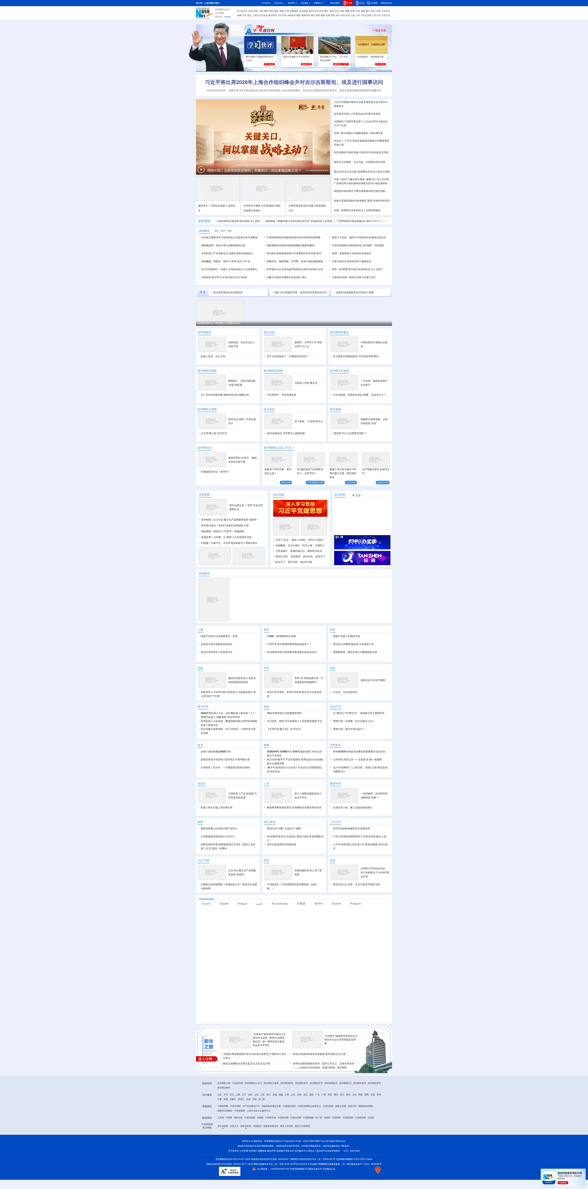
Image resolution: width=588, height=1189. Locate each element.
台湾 (287, 11)
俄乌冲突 (293, 579)
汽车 (244, 15)
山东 (293, 1130)
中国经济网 (283, 1153)
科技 (316, 11)
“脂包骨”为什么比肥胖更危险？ (349, 433)
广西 (324, 1130)
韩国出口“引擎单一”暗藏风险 (228, 549)
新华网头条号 (359, 1118)
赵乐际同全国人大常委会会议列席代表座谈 (357, 113)
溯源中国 (305, 15)
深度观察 (204, 512)
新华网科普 (204, 447)
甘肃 (373, 1130)
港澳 (281, 11)
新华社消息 (281, 574)
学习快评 (269, 64)
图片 (368, 11)
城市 (313, 15)
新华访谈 (269, 332)
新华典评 (296, 574)
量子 (326, 11)
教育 (311, 11)
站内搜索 (374, 3)
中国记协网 (328, 1141)
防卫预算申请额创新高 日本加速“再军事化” (356, 356)
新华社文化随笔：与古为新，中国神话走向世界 (359, 162)
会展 (328, 15)
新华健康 (335, 409)
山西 (238, 1130)
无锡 (254, 1134)
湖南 (311, 1130)
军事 (352, 11)
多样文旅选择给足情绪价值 (281, 879)
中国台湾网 (295, 1153)
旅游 (318, 15)
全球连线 (303, 11)
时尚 (343, 15)
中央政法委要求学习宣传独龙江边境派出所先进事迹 (229, 237)
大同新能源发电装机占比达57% (218, 871)
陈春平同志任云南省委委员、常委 (219, 654)
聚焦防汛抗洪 (314, 568)
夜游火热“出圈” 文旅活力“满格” (284, 863)
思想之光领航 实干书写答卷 (296, 57)
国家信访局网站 (224, 1146)
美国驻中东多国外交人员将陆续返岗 (360, 210)
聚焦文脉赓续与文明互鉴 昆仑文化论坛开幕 (246, 1099)
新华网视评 (204, 332)
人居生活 (256, 15)
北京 (219, 1130)
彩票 (333, 15)
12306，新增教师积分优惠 (281, 654)
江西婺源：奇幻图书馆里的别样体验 (266, 323)
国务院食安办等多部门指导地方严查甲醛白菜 (225, 794)
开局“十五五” (282, 557)
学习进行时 (242, 11)
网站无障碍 (334, 3)
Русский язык (280, 938)
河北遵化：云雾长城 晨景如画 (362, 323)
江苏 (262, 1130)
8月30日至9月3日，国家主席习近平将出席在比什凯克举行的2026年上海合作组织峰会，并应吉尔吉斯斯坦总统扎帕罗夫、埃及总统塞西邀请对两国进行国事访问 (294, 90)
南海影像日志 (297, 568)
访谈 (358, 11)
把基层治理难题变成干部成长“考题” (355, 292)
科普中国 (352, 1141)
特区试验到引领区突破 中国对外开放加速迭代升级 (361, 152)
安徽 (275, 1130)
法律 (378, 11)
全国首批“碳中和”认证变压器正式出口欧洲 (224, 277)
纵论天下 (280, 579)
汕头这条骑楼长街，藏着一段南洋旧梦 (317, 323)
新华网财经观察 (207, 370)
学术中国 (282, 15)
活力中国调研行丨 (211, 269)
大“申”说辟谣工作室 (315, 482)
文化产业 (385, 15)
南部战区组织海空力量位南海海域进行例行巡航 (359, 191)
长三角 (261, 1134)
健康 (347, 11)
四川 (342, 1130)
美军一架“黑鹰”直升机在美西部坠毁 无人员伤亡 (357, 269)
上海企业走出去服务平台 (258, 1146)
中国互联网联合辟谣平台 (309, 1141)
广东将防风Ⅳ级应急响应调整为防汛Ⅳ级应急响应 (361, 183)
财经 (271, 11)
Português (355, 938)
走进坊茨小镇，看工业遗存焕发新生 (352, 842)
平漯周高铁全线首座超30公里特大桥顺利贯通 (325, 221)
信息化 (264, 15)
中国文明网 (235, 1141)
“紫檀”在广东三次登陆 (377, 179)
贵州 (348, 1130)
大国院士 (319, 563)
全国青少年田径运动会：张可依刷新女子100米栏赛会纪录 (375, 907)
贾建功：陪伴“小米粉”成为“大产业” (232, 261)
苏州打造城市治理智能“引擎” (233, 543)
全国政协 (257, 1161)
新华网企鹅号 (223, 1123)
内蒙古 (233, 1134)
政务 (373, 11)
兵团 (248, 1134)
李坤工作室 (285, 482)
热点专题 (278, 512)
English (206, 938)
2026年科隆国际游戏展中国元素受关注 (375, 221)
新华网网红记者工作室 (277, 447)
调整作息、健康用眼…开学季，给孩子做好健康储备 (295, 261)
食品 (249, 15)
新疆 (226, 1134)
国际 (266, 11)
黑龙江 (241, 1134)
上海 (256, 1130)
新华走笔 (308, 574)
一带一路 (360, 15)
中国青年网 (270, 1153)
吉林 (250, 1130)
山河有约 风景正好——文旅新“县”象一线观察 (357, 794)
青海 (379, 1130)
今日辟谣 (272, 756)
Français (242, 938)
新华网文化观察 (339, 370)
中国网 (229, 1153)
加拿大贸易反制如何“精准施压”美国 (353, 200)
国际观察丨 (207, 549)
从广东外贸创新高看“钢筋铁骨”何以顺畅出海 (225, 395)
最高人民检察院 (302, 1161)
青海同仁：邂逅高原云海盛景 (213, 323)
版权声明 (271, 1186)
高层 (250, 11)
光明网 (327, 1153)
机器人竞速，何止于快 (213, 356)
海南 (330, 1130)
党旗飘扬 (280, 563)
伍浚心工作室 (382, 482)
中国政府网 (222, 1141)
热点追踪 (269, 409)
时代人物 (307, 563)
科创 (321, 11)
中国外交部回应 (381, 200)
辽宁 (244, 1130)
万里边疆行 (281, 568)
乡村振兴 (291, 15)
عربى (259, 938)
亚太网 (368, 15)
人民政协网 (360, 1153)
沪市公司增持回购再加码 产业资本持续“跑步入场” (360, 871)
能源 (323, 15)
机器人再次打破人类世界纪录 (217, 842)
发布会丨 (339, 140)
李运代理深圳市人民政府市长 (217, 669)
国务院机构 (245, 1161)
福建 (281, 1130)
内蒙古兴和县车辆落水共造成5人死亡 (287, 277)
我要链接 (262, 1186)
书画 (342, 11)
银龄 (298, 15)
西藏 (360, 1130)
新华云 (311, 1186)
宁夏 (219, 1134)
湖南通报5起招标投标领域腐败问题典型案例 (291, 245)
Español (224, 938)
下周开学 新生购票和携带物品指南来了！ (289, 661)
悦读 (348, 15)
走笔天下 (320, 574)
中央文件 (385, 11)
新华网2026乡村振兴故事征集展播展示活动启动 (359, 787)
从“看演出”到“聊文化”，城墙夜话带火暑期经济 (358, 748)
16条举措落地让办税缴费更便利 (284, 748)
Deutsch (336, 938)
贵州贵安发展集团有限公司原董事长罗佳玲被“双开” (294, 253)
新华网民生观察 (207, 409)
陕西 (366, 1130)
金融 (239, 15)
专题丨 (337, 133)
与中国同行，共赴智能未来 (281, 395)
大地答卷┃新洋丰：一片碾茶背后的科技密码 (225, 802)
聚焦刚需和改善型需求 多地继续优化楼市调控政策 (294, 842)
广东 (317, 1130)
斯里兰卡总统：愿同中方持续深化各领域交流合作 (359, 237)
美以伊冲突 (306, 579)
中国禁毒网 (239, 1146)
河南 (299, 1130)
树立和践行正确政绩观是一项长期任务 (362, 133)
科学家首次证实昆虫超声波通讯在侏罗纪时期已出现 (295, 269)
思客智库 (294, 11)
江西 (287, 1130)
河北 (232, 1130)
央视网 (260, 1153)
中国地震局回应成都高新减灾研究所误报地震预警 (293, 237)
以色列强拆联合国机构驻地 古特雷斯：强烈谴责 (358, 245)
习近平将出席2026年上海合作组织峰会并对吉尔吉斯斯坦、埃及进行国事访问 (294, 82)
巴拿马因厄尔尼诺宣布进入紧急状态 (351, 261)
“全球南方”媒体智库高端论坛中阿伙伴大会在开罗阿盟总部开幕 (341, 1075)
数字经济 (273, 15)
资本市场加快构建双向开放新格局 (351, 863)
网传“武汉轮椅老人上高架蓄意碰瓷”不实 (300, 756)
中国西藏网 (308, 1153)
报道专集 (380, 30)
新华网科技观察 (273, 370)
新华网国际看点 (339, 332)
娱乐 (338, 15)
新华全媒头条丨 (238, 523)
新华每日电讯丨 (209, 543)
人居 (266, 818)
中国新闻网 (347, 1153)
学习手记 (380, 64)
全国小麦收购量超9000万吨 (216, 787)
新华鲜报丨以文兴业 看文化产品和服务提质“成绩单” (229, 537)
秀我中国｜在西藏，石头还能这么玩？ (354, 756)
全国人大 (234, 1161)
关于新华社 (266, 3)
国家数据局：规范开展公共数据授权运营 (223, 245)
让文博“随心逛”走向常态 (214, 433)
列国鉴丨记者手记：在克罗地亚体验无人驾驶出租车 (229, 560)
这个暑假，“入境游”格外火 (308, 421)
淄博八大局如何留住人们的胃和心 (239, 269)
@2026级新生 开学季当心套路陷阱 (286, 433)
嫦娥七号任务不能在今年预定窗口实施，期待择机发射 (343, 473)
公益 (353, 15)
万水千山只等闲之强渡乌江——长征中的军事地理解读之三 (241, 170)
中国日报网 (249, 1153)
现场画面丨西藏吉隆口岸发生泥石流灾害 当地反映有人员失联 (262, 221)
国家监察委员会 (270, 1161)
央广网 (318, 1153)
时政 (256, 11)
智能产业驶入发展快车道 (346, 654)
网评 (276, 11)
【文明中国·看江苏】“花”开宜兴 (284, 764)
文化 (337, 11)
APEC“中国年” (316, 557)
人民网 (220, 1153)
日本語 (301, 938)
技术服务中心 (301, 1186)
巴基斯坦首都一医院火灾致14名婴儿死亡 (354, 277)
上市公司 (376, 15)
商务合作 (289, 1186)
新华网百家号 (374, 1118)
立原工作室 (351, 482)
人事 (261, 11)
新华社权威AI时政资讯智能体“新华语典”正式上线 (319, 1089)
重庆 (336, 1130)
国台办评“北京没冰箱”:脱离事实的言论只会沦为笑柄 (362, 171)
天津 (226, 1130)
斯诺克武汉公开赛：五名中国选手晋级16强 (356, 919)
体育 (332, 11)
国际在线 (238, 1153)
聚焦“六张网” (298, 557)
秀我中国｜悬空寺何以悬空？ (349, 764)
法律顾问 (280, 1186)
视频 (363, 11)
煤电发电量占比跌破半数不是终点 (219, 863)
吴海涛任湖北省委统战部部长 (217, 661)
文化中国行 (294, 563)
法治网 (371, 1153)
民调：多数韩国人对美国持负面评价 (351, 253)
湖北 (305, 1130)
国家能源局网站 (365, 1141)
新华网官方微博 (271, 1118)
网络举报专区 (386, 3)
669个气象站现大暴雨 (353, 179)
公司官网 (219, 13)
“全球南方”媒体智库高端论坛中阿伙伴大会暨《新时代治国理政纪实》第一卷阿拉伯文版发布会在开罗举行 (269, 1075)
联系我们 (253, 1186)
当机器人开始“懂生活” (306, 383)
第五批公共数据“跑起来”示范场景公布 (353, 661)
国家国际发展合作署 (271, 1141)
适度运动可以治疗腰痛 (373, 715)
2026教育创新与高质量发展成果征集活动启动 (292, 669)
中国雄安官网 (289, 1141)
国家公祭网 (340, 1141)
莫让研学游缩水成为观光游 (228, 292)
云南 (354, 1130)
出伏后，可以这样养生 (345, 727)
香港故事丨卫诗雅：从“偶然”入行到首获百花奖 (226, 555)
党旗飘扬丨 (207, 261)
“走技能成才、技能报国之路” (370, 57)
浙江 (268, 1130)
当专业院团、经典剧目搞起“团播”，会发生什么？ (359, 395)
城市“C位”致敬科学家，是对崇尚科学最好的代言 (301, 292)
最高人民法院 (286, 1161)
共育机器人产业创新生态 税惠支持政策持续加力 (227, 253)
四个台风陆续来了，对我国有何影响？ (288, 356)
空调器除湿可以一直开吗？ (215, 471)
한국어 (319, 938)
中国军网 (336, 1153)
